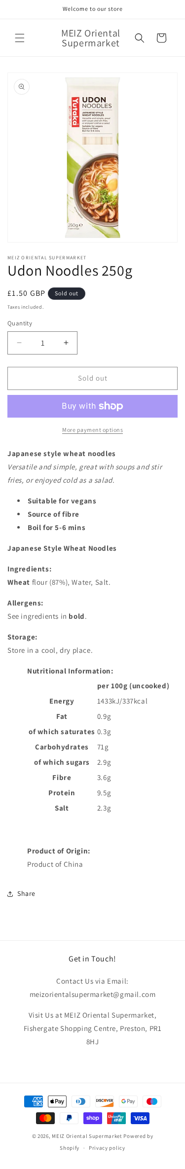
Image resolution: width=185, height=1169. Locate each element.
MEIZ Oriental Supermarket (87, 1136)
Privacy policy (107, 1147)
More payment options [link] (92, 429)
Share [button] (26, 893)
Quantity (19, 323)
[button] (20, 38)
